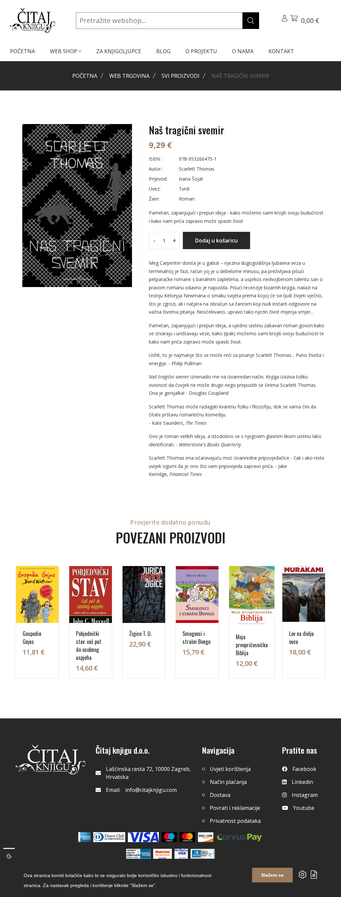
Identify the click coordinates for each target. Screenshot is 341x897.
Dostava (220, 795)
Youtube (303, 808)
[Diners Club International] (109, 837)
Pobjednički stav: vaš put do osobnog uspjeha (88, 646)
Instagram (305, 795)
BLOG (163, 51)
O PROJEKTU (201, 51)
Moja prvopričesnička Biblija (252, 645)
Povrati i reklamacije (235, 808)
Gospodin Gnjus (32, 638)
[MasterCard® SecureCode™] (162, 853)
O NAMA (242, 51)
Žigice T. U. (140, 634)
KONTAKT (281, 51)
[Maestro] (187, 837)
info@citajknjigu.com (151, 790)
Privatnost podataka (235, 820)
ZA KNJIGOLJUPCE (118, 51)
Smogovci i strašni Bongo (196, 638)
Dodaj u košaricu (216, 240)
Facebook (304, 769)
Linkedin (302, 782)
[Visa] (143, 837)
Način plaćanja (228, 782)
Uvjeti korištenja (230, 769)
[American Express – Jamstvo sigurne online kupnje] (138, 853)
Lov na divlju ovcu (301, 638)
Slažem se (272, 875)
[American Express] (84, 837)
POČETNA (22, 51)
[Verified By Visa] (181, 853)
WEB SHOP (64, 51)
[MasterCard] (169, 837)
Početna (84, 75)
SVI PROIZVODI (180, 75)
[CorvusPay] (239, 837)
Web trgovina (129, 75)
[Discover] (205, 837)
